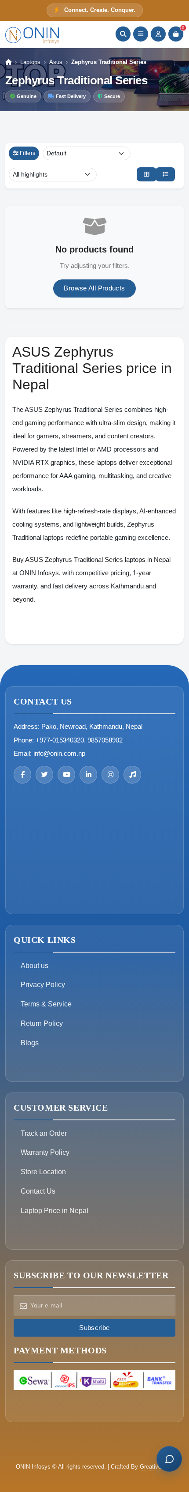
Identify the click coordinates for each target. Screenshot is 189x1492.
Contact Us (38, 1191)
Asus (55, 62)
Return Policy (42, 1023)
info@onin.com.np (59, 753)
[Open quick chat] (169, 1459)
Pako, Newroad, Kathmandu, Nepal (91, 726)
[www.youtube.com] (66, 775)
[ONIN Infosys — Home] (32, 34)
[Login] (158, 34)
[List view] (165, 174)
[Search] (123, 34)
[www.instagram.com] (110, 775)
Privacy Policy (43, 984)
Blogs (30, 1043)
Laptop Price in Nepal (54, 1210)
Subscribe (94, 1327)
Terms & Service (46, 1004)
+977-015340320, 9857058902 (79, 740)
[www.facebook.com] (22, 775)
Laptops (30, 62)
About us (34, 965)
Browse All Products (94, 288)
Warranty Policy (45, 1152)
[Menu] (141, 34)
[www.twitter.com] (44, 775)
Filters (27, 153)
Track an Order (44, 1133)
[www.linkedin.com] (88, 775)
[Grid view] (146, 174)
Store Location (43, 1172)
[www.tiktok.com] (132, 775)
